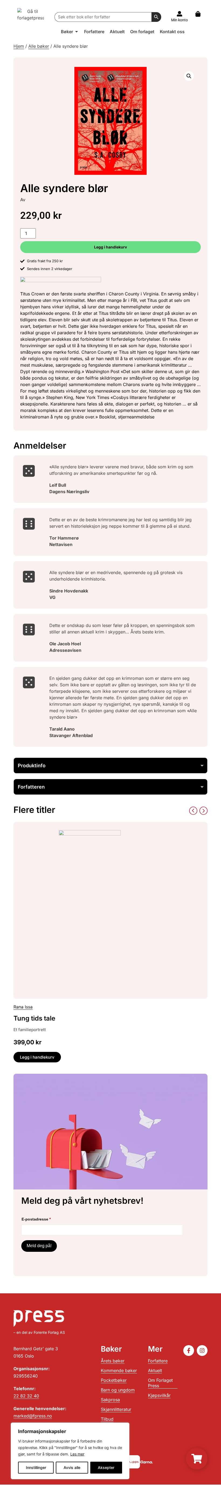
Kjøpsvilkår (159, 1395)
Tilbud (107, 1419)
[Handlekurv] (200, 14)
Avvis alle (72, 1467)
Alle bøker (38, 46)
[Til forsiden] (30, 17)
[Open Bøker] (76, 31)
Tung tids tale (34, 1018)
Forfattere (158, 1360)
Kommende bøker (119, 1370)
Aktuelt (155, 1370)
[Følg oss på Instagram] (202, 1350)
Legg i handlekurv (110, 247)
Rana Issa (23, 1007)
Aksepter (106, 1467)
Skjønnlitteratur (116, 1409)
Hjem (18, 46)
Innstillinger (36, 1467)
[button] (189, 76)
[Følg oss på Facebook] (188, 1350)
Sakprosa (110, 1399)
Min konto (179, 20)
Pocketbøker (114, 1380)
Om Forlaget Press (160, 1383)
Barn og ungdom (118, 1390)
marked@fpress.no (32, 1416)
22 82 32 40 (26, 1396)
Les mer (77, 1454)
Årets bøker (113, 1360)
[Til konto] (179, 13)
